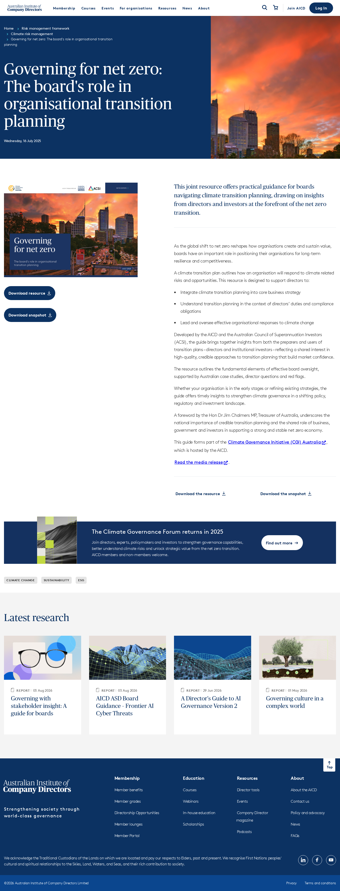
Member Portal (127, 835)
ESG (81, 580)
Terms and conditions (320, 883)
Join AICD (296, 8)
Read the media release (198, 462)
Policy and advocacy (308, 812)
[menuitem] (64, 7)
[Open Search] (264, 7)
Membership (127, 778)
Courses (189, 789)
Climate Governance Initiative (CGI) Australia (274, 442)
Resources (247, 778)
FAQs (295, 835)
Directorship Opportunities (136, 812)
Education (193, 778)
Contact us (300, 801)
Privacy (291, 883)
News (295, 824)
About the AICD (304, 789)
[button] (321, 7)
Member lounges (128, 824)
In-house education (199, 812)
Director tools (248, 789)
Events (242, 801)
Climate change (20, 580)
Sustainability (56, 580)
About (297, 778)
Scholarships (193, 824)
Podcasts (244, 831)
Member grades (127, 801)
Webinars (191, 801)
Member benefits (128, 789)
